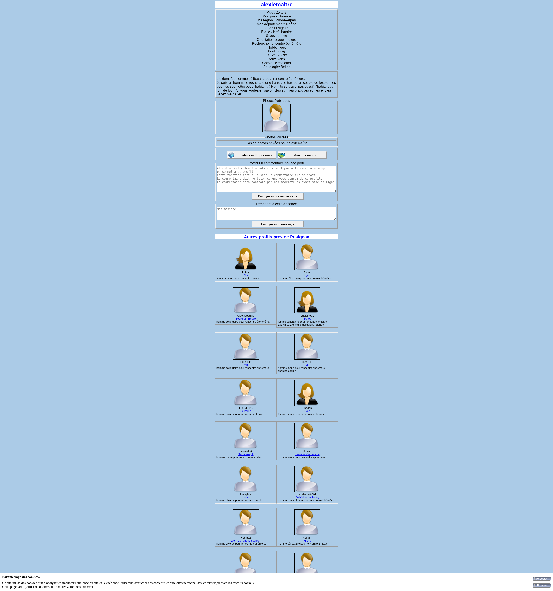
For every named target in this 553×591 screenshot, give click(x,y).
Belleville (245, 411)
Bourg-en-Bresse (246, 318)
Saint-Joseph (246, 454)
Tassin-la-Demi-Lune (307, 454)
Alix (246, 275)
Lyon (307, 275)
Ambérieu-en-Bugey (307, 497)
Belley (307, 318)
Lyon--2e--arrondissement (245, 540)
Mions (307, 540)
